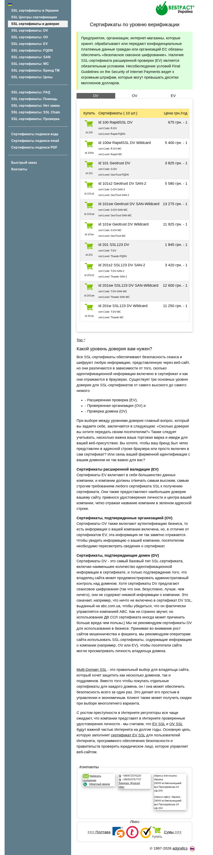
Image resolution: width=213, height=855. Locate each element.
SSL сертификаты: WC (30, 64)
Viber (121, 787)
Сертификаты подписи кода (34, 134)
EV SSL (158, 724)
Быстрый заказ (24, 162)
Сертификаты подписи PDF (34, 147)
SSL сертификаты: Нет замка (35, 105)
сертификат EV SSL (128, 735)
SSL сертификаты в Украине (35, 10)
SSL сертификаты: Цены (32, 77)
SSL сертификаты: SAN (31, 57)
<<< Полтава (99, 832)
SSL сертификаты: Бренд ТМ (35, 70)
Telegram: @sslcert (129, 783)
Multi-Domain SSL (91, 670)
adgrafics (180, 848)
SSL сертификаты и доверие (35, 24)
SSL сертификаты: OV (29, 37)
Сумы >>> (173, 832)
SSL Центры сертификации (34, 17)
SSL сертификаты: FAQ (30, 92)
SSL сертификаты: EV (29, 44)
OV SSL (176, 724)
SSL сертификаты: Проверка (35, 119)
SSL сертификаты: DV (29, 30)
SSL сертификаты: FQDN (32, 50)
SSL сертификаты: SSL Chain (35, 112)
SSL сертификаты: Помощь (34, 99)
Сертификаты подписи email (35, 140)
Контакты (19, 169)
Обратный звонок (99, 784)
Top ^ (81, 340)
